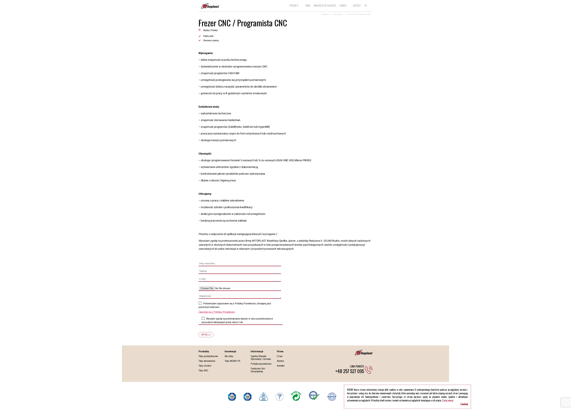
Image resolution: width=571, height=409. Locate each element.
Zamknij (464, 404)
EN (366, 5)
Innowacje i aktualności (325, 5)
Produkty (294, 5)
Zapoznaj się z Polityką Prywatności (217, 312)
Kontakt (357, 5)
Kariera (343, 5)
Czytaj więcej (447, 400)
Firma (307, 5)
